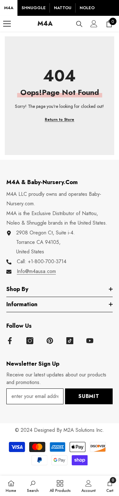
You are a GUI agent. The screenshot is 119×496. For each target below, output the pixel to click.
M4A (8, 8)
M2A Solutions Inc (82, 430)
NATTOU (62, 8)
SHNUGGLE (34, 8)
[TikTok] (69, 340)
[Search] (79, 24)
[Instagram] (29, 340)
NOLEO (87, 8)
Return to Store (59, 119)
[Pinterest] (49, 340)
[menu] (7, 24)
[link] (32, 486)
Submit (88, 396)
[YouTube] (89, 340)
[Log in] (93, 23)
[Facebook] (9, 340)
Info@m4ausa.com (36, 271)
